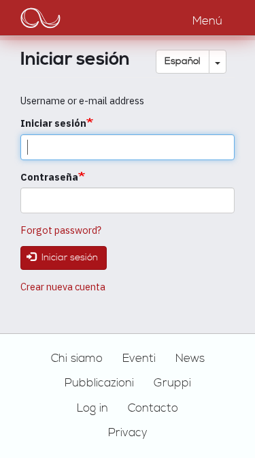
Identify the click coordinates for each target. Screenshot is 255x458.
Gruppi (172, 383)
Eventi (139, 358)
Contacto (153, 408)
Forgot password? (60, 230)
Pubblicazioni (99, 383)
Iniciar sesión (53, 123)
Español (183, 61)
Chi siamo (77, 358)
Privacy (128, 432)
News (190, 358)
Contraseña (49, 176)
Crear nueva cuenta (62, 286)
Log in (92, 408)
